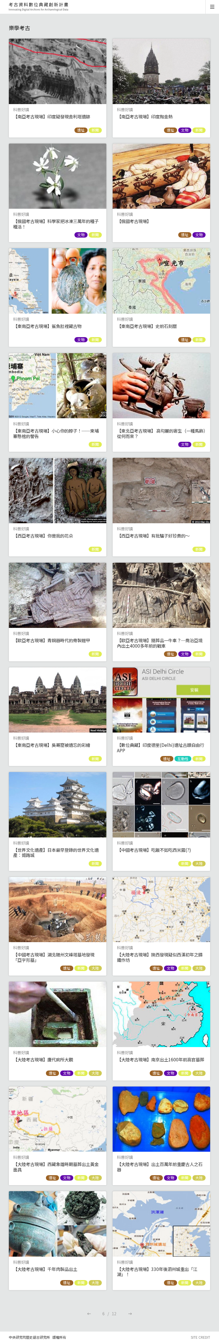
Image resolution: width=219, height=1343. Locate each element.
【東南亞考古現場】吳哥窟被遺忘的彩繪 (51, 745)
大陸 (199, 863)
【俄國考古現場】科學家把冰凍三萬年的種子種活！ (56, 223)
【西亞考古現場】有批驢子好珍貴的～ (153, 535)
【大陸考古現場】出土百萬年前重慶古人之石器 (159, 1166)
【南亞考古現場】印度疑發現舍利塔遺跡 (51, 116)
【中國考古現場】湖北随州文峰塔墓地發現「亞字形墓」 (53, 957)
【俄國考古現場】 (134, 221)
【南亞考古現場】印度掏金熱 (145, 116)
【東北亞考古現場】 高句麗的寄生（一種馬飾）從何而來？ (161, 433)
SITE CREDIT (200, 1337)
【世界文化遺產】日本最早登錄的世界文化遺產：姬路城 (56, 852)
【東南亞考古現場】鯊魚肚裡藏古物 (47, 326)
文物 (184, 130)
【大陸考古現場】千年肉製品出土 (45, 1269)
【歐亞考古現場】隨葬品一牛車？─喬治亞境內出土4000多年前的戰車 (159, 642)
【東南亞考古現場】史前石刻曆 (147, 326)
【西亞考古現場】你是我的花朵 (43, 535)
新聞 (95, 130)
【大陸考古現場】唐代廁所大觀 (43, 1059)
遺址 (81, 130)
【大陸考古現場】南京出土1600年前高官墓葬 (160, 1059)
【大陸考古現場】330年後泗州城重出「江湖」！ (157, 1271)
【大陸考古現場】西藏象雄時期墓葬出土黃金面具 (56, 1166)
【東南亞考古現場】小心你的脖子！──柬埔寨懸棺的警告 (56, 433)
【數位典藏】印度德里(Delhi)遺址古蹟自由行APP (160, 747)
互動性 (182, 758)
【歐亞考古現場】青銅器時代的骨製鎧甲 (51, 640)
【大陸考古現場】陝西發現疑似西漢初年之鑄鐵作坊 (159, 957)
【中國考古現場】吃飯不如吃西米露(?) (154, 850)
